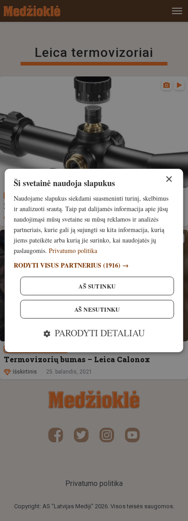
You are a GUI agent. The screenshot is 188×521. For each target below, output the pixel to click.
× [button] (168, 179)
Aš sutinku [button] (96, 286)
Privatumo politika (73, 250)
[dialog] (94, 261)
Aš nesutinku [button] (97, 309)
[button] (94, 265)
